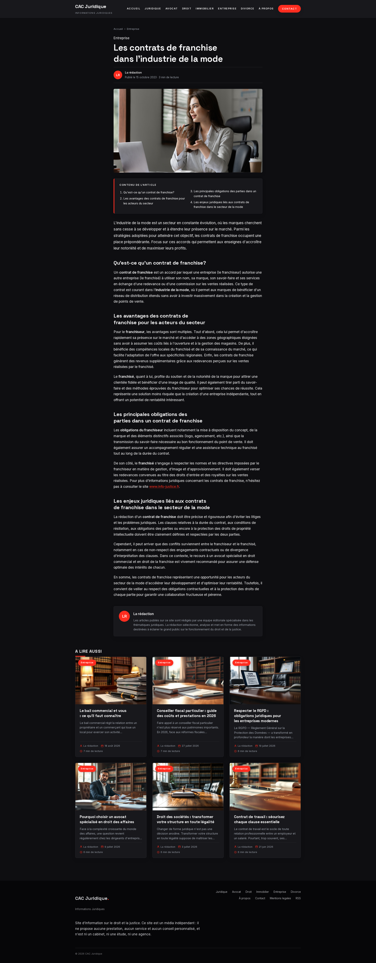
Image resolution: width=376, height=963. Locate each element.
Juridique (153, 8)
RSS (298, 898)
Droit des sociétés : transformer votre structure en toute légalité (185, 819)
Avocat (171, 8)
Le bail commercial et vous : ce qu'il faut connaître (103, 713)
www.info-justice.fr (164, 486)
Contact (289, 8)
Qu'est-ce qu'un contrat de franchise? (148, 192)
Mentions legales (280, 898)
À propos (266, 8)
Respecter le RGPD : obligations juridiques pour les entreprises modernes (257, 715)
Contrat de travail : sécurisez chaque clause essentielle (259, 819)
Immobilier (205, 8)
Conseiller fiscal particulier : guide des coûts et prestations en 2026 (187, 713)
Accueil (133, 8)
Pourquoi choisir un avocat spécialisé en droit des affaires (107, 819)
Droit (187, 8)
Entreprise (227, 8)
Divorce (247, 8)
